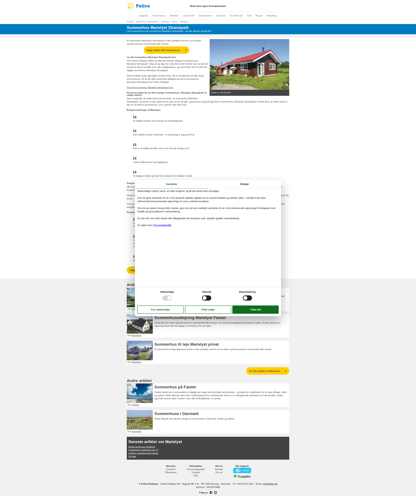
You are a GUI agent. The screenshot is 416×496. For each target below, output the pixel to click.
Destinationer (205, 15)
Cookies (196, 472)
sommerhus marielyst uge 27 (143, 450)
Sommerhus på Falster (175, 387)
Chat (249, 15)
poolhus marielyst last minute (143, 453)
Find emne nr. (159, 15)
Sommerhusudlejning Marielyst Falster (190, 317)
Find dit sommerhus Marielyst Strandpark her (150, 87)
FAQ (196, 475)
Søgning (143, 15)
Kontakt (219, 469)
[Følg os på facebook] (211, 492)
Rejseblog (271, 15)
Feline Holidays (208, 6)
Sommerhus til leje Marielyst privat (186, 344)
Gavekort (221, 15)
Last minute (189, 15)
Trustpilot (242, 476)
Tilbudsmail (170, 472)
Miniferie (174, 15)
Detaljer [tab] (244, 184)
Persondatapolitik (196, 469)
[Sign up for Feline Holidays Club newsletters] (215, 492)
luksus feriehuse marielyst (141, 447)
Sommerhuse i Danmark (176, 413)
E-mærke (242, 470)
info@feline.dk (270, 484)
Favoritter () (236, 15)
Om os (218, 472)
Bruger (259, 15)
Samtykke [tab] (171, 184)
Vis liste (132, 456)
